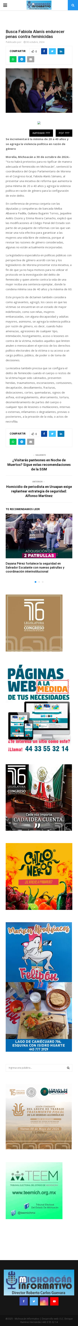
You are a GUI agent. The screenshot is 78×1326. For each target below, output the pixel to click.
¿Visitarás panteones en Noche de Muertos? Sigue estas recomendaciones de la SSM (39, 464)
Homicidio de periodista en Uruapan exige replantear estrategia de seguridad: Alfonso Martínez (39, 491)
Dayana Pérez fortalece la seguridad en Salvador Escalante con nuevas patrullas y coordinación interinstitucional (35, 567)
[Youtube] (54, 1301)
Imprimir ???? (41, 133)
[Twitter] (34, 1301)
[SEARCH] (68, 1068)
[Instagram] (44, 1301)
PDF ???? (64, 133)
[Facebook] (24, 1301)
